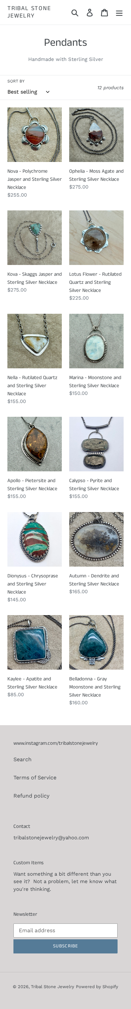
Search (22, 759)
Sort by (16, 81)
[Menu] (119, 12)
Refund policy (31, 796)
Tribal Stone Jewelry (29, 12)
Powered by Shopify (97, 986)
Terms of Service (34, 777)
